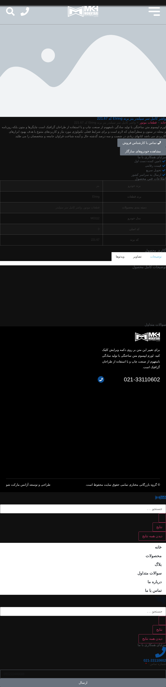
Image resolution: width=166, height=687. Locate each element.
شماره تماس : (156, 663)
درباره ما (155, 582)
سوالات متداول (149, 573)
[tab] (156, 256)
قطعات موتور (148, 122)
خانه (163, 122)
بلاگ (158, 564)
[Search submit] (162, 518)
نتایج (159, 527)
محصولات (154, 556)
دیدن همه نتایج (152, 536)
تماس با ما (153, 590)
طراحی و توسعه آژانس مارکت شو (28, 484)
